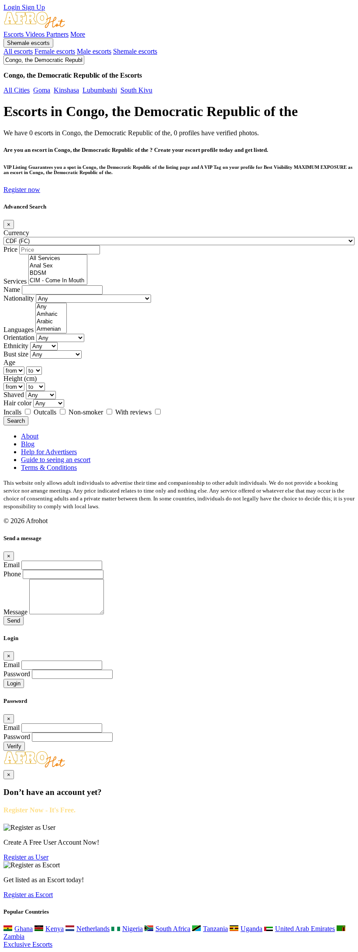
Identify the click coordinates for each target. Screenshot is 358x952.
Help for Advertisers (49, 451)
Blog (27, 444)
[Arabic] (51, 321)
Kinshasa (66, 90)
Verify (14, 746)
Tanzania (215, 928)
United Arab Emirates (305, 928)
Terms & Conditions (49, 467)
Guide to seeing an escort (55, 459)
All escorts (18, 51)
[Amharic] (51, 314)
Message (15, 612)
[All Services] (58, 258)
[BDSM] (58, 273)
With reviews (134, 412)
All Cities (16, 90)
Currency (16, 232)
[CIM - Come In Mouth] (58, 280)
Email (11, 564)
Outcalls (46, 412)
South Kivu (136, 90)
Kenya (54, 928)
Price (10, 249)
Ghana (23, 928)
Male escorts (94, 51)
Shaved (13, 394)
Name (11, 289)
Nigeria (132, 928)
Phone (12, 574)
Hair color (17, 403)
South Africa (172, 928)
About (29, 436)
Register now (21, 189)
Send (13, 620)
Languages (18, 329)
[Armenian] (51, 329)
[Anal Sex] (58, 266)
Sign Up (33, 7)
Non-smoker (87, 412)
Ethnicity (15, 345)
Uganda (251, 928)
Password (16, 674)
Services (15, 281)
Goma (41, 90)
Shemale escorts (28, 43)
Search (16, 421)
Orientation (18, 337)
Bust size (15, 354)
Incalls (13, 412)
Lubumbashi (100, 90)
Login (12, 7)
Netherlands (93, 928)
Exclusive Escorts (27, 944)
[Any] (51, 307)
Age (9, 362)
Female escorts (54, 51)
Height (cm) (20, 378)
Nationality (18, 298)
